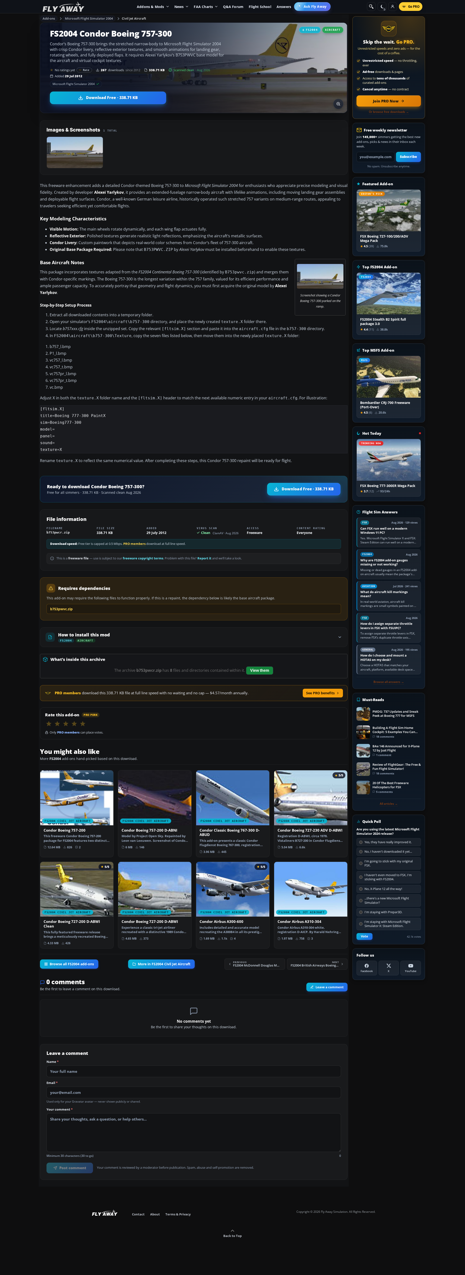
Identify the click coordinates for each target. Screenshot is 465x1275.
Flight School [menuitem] (260, 6)
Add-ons (49, 18)
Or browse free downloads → (389, 112)
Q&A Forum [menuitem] (233, 6)
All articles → (389, 804)
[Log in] (392, 6)
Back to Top (232, 1236)
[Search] (371, 6)
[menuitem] (312, 6)
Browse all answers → (388, 682)
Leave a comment (330, 987)
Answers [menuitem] (284, 6)
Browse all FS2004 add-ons (72, 964)
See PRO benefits (320, 693)
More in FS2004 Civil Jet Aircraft (164, 964)
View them (259, 670)
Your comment (59, 1109)
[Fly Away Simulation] (63, 7)
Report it (204, 558)
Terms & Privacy (178, 1214)
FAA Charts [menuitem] (203, 6)
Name (52, 1062)
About (155, 1214)
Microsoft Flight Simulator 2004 (89, 18)
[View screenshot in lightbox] (338, 104)
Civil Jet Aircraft (134, 18)
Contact (138, 1214)
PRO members (134, 544)
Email (52, 1083)
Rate (86, 70)
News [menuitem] (179, 6)
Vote (364, 936)
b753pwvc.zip (61, 609)
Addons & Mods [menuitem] (150, 6)
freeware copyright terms (143, 558)
